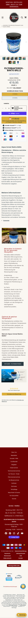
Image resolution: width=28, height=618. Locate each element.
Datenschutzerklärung (20, 551)
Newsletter (14, 455)
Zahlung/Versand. (13, 605)
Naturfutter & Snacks (14, 492)
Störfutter (14, 486)
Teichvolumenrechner (14, 471)
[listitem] (14, 42)
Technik (14, 499)
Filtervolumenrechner (14, 477)
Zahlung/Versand (20, 553)
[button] (2, 17)
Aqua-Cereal (14, 78)
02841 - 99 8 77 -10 (12, 4)
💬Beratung (21, 615)
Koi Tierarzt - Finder (14, 474)
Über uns (14, 452)
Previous (2, 42)
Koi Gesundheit (14, 495)
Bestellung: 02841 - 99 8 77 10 (14, 510)
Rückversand (7, 555)
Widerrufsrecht (7, 558)
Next (26, 42)
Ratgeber (14, 464)
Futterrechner (14, 468)
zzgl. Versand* (17, 88)
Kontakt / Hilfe (14, 458)
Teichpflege (14, 489)
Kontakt (21, 558)
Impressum (7, 553)
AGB (21, 555)
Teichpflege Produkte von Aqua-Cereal (13, 26)
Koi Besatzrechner (14, 480)
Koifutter (14, 483)
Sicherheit (6, 220)
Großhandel (14, 461)
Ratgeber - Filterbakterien (12, 364)
